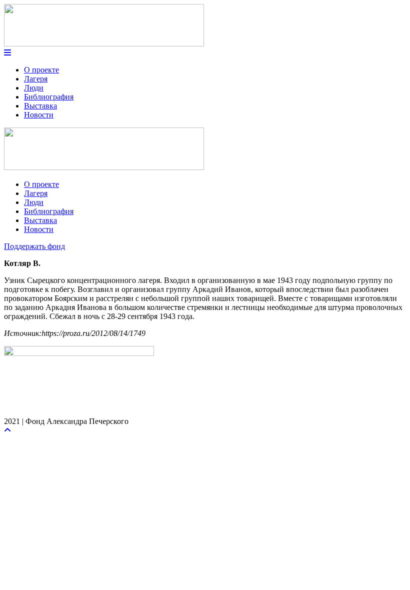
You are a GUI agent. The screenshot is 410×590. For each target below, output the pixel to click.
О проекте (41, 70)
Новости (39, 114)
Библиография (49, 96)
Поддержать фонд (34, 246)
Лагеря (36, 78)
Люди (34, 88)
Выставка (40, 106)
